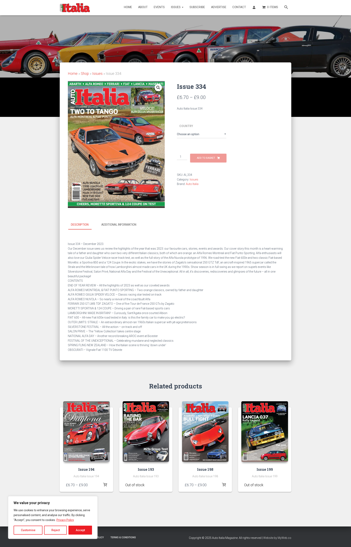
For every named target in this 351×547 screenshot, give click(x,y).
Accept (80, 530)
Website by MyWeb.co (277, 537)
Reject (55, 530)
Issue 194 (86, 469)
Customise (28, 530)
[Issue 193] (146, 431)
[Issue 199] (264, 431)
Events (159, 7)
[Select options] (105, 485)
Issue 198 (205, 469)
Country (186, 126)
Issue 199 (265, 469)
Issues (176, 7)
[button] (286, 7)
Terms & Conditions (123, 537)
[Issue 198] (205, 431)
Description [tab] (80, 224)
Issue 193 (146, 469)
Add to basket (206, 158)
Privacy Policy (65, 520)
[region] (53, 517)
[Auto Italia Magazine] (75, 8)
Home (128, 7)
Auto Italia (192, 184)
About (143, 7)
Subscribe (197, 7)
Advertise (218, 7)
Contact (239, 7)
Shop (85, 73)
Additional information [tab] (118, 224)
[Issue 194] (86, 431)
